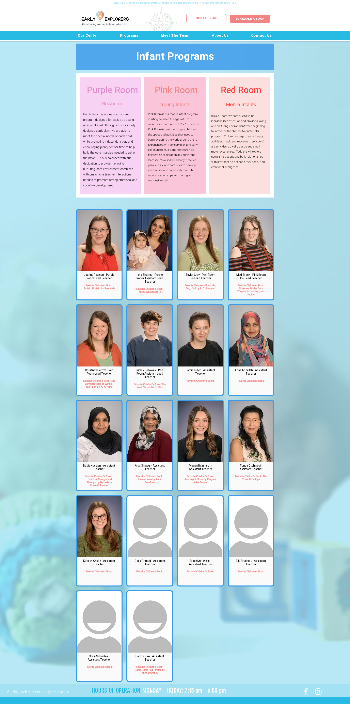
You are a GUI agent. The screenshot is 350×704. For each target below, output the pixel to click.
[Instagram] (318, 691)
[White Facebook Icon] (306, 691)
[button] (88, 35)
